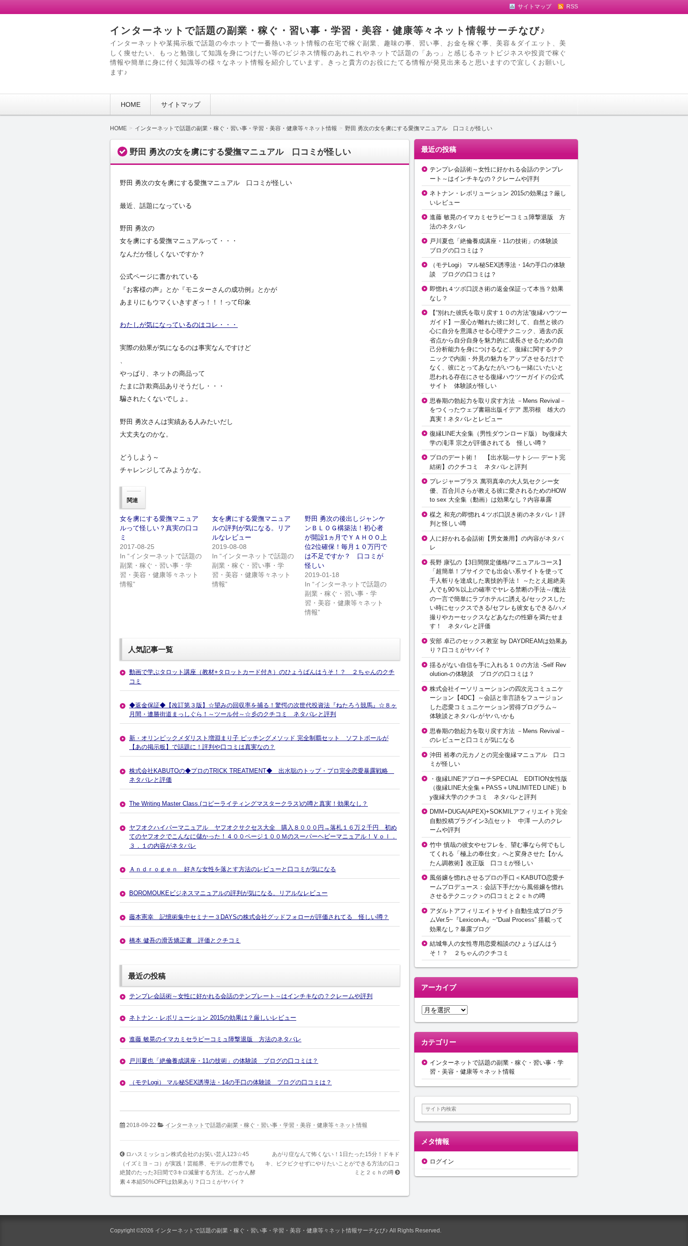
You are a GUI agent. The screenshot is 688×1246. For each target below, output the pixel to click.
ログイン (442, 1161)
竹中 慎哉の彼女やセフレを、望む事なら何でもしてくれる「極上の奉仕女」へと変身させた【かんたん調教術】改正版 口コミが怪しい (497, 854)
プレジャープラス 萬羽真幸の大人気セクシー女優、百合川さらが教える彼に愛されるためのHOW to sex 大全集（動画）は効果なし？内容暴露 (498, 490)
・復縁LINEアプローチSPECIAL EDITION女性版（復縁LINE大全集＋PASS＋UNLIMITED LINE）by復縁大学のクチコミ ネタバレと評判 (498, 788)
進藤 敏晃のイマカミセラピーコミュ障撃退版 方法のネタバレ (215, 1039)
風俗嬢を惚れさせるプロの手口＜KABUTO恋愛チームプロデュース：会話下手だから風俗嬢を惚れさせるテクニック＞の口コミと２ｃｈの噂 (497, 886)
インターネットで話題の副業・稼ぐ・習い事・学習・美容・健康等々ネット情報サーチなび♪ (328, 30)
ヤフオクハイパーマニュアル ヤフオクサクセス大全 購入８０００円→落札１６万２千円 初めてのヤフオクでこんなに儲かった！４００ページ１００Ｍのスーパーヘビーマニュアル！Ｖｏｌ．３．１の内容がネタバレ (263, 836)
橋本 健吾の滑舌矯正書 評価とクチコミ (185, 940)
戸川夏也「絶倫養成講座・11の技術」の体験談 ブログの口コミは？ (223, 1060)
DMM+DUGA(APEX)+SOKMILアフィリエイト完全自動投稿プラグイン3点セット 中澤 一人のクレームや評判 (499, 820)
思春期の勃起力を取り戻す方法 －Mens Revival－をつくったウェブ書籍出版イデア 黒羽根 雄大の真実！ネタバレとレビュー (498, 410)
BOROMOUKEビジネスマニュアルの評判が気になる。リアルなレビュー (228, 893)
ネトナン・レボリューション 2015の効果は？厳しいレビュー (212, 1017)
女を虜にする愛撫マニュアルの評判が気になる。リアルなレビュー (251, 528)
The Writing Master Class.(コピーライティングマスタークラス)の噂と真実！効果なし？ (248, 803)
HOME (130, 104)
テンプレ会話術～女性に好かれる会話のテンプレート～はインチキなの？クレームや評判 (251, 996)
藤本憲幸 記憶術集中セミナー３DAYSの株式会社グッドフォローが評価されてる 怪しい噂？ (259, 916)
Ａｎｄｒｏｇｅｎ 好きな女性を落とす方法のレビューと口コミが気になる (232, 869)
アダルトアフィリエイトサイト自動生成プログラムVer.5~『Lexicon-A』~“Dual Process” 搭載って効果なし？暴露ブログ (497, 920)
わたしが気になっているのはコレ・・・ (179, 324)
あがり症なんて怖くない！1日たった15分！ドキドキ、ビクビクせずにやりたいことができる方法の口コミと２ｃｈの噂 (332, 1163)
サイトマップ (180, 104)
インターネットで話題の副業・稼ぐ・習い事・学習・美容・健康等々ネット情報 (266, 1125)
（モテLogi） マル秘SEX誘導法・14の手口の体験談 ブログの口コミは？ (230, 1082)
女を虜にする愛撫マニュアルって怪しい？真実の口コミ (159, 528)
